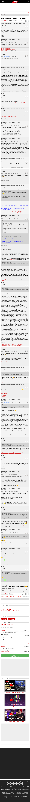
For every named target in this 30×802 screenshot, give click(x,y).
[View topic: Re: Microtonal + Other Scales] (28, 637)
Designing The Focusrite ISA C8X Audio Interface (15, 692)
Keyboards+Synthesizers (5, 640)
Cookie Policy (15, 781)
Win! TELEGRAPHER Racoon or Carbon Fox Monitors (12, 608)
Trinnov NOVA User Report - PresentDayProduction (15, 721)
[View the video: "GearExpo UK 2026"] (15, 700)
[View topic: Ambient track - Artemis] (28, 643)
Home (2, 9)
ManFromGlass (4, 650)
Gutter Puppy (3, 634)
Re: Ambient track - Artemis (7, 627)
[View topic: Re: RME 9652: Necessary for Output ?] (28, 632)
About (3, 781)
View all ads (3, 619)
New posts (3, 624)
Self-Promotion (3, 630)
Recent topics (10, 624)
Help (20, 781)
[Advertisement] (15, 667)
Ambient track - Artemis (6, 643)
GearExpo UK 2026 (15, 706)
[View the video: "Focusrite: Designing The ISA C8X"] (15, 686)
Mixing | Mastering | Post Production (10, 10)
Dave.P (2, 644)
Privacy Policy (25, 781)
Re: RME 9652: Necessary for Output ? (9, 632)
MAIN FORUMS (15, 9)
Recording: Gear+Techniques (5, 635)
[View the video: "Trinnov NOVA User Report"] (15, 715)
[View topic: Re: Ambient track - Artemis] (28, 627)
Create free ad (11, 619)
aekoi (2, 629)
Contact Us (8, 781)
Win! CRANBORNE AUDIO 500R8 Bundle (10, 610)
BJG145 (2, 639)
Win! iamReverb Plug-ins (6, 609)
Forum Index (7, 9)
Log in (2, 1)
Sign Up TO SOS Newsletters (15, 655)
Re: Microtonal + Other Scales (7, 637)
